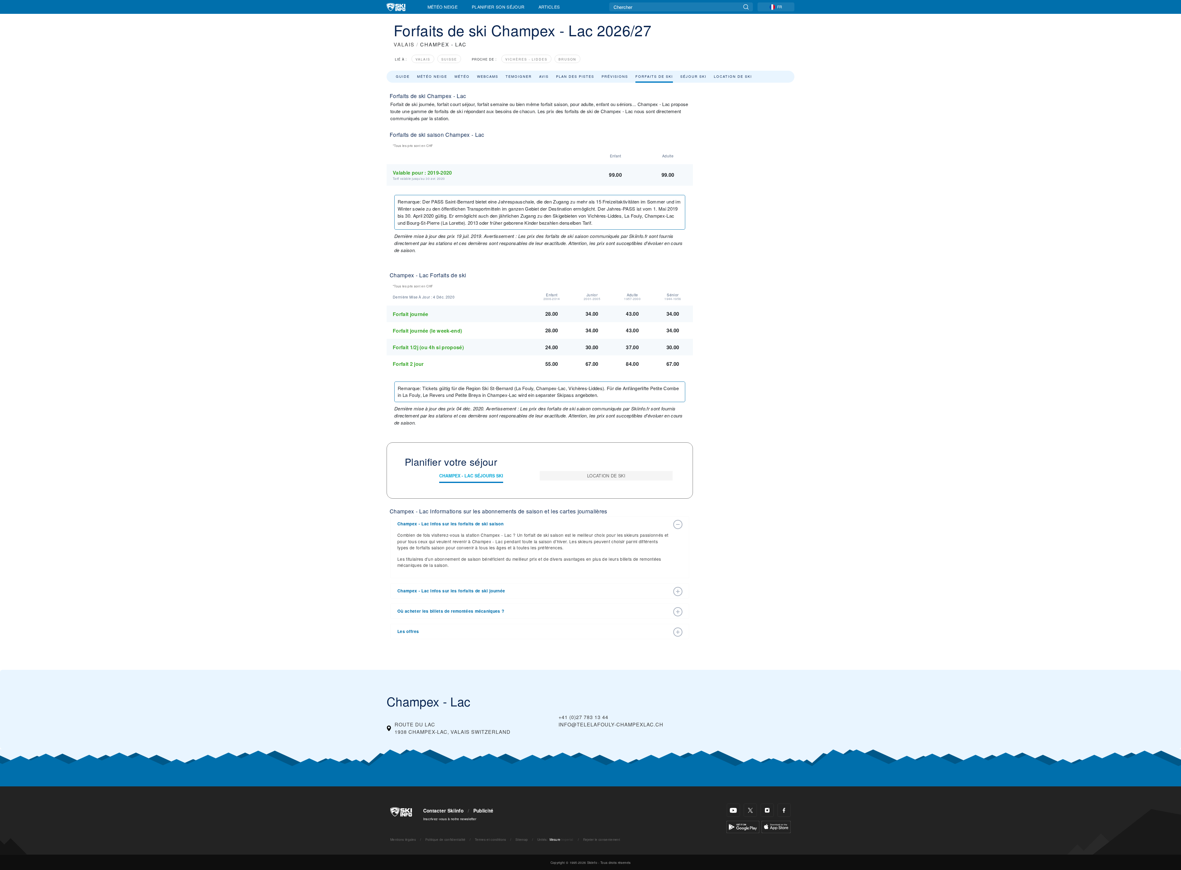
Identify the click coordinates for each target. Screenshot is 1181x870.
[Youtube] (733, 810)
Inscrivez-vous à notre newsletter (450, 818)
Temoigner (519, 76)
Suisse (449, 59)
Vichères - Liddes (526, 59)
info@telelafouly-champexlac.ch (611, 724)
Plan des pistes (575, 76)
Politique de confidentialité (445, 839)
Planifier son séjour (498, 7)
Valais (423, 59)
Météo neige (432, 76)
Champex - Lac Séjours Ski (471, 476)
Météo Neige (442, 7)
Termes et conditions (490, 839)
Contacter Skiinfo (443, 810)
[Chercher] (746, 6)
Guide (403, 76)
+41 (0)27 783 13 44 (583, 717)
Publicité (483, 810)
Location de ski (733, 76)
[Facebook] (784, 810)
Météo (462, 76)
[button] (533, 523)
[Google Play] (742, 826)
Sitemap (521, 839)
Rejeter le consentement (601, 839)
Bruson (567, 59)
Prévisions (615, 76)
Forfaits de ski (654, 76)
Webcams (487, 76)
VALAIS (404, 44)
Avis (544, 76)
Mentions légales (403, 839)
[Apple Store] (776, 826)
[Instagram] (767, 810)
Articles (549, 7)
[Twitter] (750, 810)
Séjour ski (693, 76)
